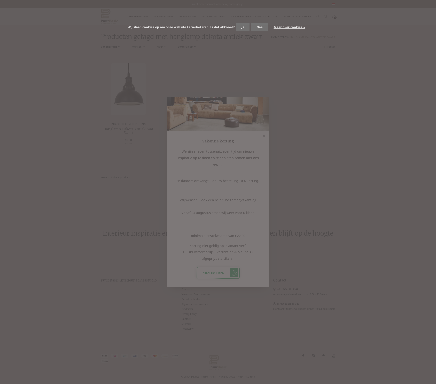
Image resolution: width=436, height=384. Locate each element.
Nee (259, 27)
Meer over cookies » (289, 27)
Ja (243, 27)
